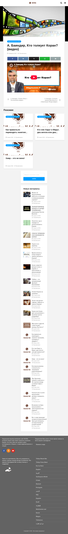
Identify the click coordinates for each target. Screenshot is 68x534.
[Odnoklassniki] (8, 451)
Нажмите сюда (40, 444)
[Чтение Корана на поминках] (26, 293)
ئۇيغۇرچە (38, 505)
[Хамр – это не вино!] (18, 148)
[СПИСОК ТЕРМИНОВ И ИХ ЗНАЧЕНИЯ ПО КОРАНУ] (26, 235)
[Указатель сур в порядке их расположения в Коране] (26, 222)
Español (38, 498)
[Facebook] (4, 451)
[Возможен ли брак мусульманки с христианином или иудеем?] (26, 406)
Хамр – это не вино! (15, 158)
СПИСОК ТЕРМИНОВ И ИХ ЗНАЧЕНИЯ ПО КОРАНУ (38, 235)
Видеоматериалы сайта (14, 41)
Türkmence (39, 520)
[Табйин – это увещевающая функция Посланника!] (26, 281)
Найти (34, 178)
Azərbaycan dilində (42, 476)
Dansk (38, 512)
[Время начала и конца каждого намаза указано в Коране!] (26, 254)
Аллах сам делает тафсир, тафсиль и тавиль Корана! (38, 302)
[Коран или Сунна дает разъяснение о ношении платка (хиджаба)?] (26, 313)
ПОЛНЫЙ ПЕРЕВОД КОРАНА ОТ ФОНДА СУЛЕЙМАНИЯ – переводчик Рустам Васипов (38, 210)
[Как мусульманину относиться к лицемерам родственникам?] (26, 367)
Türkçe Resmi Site (41, 458)
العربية (37, 473)
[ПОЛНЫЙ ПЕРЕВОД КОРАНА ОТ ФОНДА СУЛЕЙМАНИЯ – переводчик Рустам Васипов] (26, 208)
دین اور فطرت (40, 523)
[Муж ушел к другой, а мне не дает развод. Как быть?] (26, 325)
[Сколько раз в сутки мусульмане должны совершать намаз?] (26, 394)
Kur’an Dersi (39, 466)
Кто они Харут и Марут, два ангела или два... (48, 131)
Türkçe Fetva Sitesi (42, 462)
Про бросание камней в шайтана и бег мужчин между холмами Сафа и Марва (38, 382)
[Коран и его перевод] (26, 245)
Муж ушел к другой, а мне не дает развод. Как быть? (38, 325)
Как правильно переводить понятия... (16, 131)
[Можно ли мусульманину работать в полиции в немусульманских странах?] (26, 194)
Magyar (38, 516)
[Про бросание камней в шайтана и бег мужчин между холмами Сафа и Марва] (26, 380)
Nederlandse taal (41, 509)
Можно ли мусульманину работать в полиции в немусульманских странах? (38, 196)
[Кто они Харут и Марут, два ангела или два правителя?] (49, 120)
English (38, 469)
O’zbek (38, 480)
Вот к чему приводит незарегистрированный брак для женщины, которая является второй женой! (39, 421)
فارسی (38, 491)
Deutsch (38, 484)
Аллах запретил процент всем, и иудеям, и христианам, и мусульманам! (37, 268)
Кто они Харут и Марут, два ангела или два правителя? (38, 350)
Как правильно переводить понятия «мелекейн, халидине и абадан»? (38, 338)
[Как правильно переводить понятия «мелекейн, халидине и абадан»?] (18, 120)
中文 (37, 494)
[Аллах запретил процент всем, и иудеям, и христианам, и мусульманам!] (26, 267)
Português (39, 487)
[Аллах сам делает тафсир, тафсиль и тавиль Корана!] (26, 302)
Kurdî (37, 502)
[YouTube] (13, 451)
